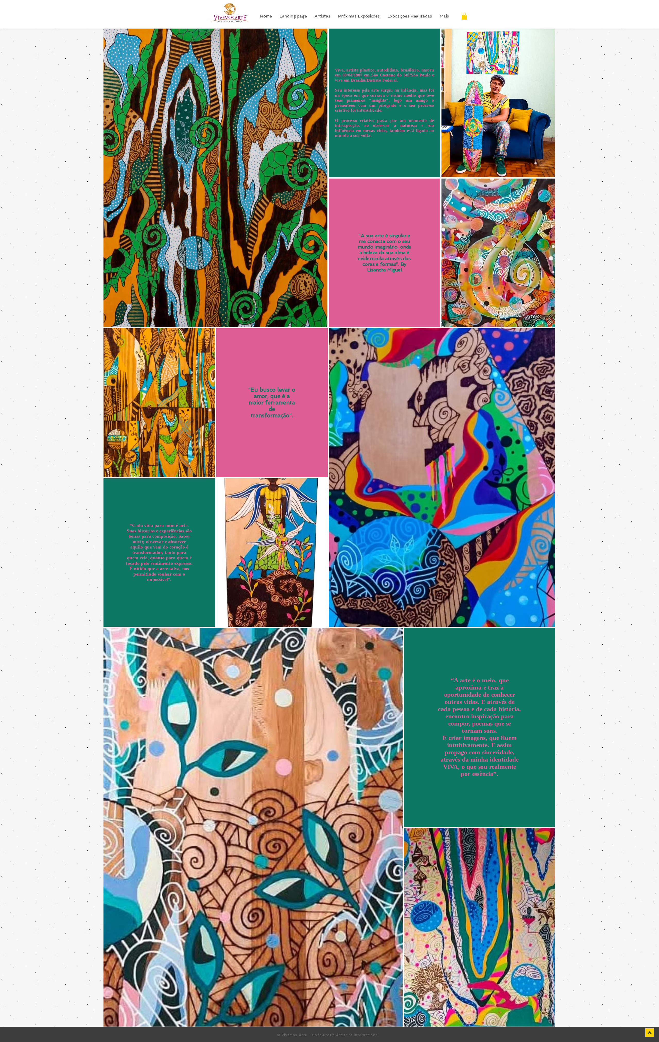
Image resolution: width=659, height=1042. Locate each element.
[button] (464, 16)
